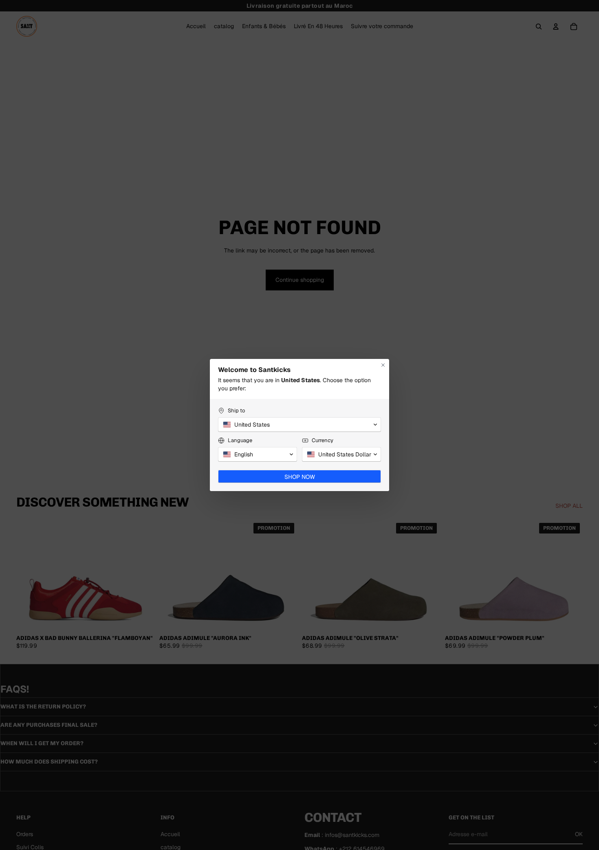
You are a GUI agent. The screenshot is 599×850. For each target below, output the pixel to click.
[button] (299, 424)
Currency (322, 440)
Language (240, 440)
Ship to (236, 410)
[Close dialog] (383, 365)
